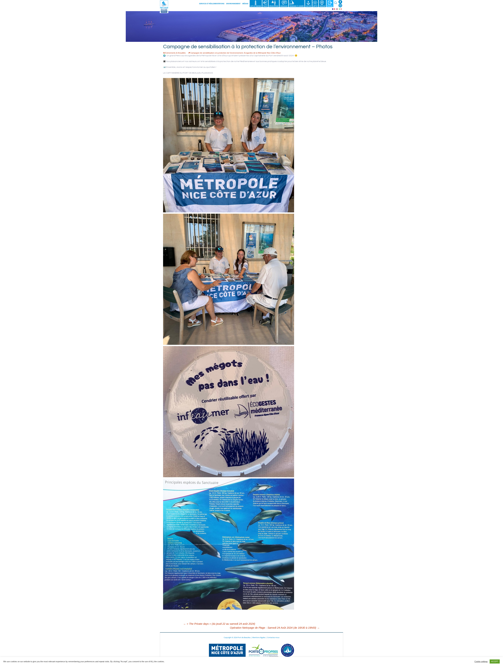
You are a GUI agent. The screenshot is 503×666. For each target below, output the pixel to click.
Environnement (233, 3)
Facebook (340, 2)
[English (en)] (337, 9)
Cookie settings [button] (481, 661)
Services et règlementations (211, 3)
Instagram (340, 5)
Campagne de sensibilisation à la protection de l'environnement (216, 53)
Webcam (322, 6)
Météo (315, 6)
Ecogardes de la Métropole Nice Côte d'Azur (262, 53)
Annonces (284, 6)
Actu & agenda (255, 6)
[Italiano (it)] (340, 9)
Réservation (273, 6)
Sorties (308, 6)
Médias (245, 3)
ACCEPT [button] (494, 661)
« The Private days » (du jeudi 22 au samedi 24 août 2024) (219, 623)
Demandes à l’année (296, 6)
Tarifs (265, 6)
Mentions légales (258, 637)
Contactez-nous (273, 637)
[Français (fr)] (333, 9)
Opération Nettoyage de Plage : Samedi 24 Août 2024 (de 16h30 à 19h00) (275, 627)
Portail (330, 6)
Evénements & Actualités (175, 53)
